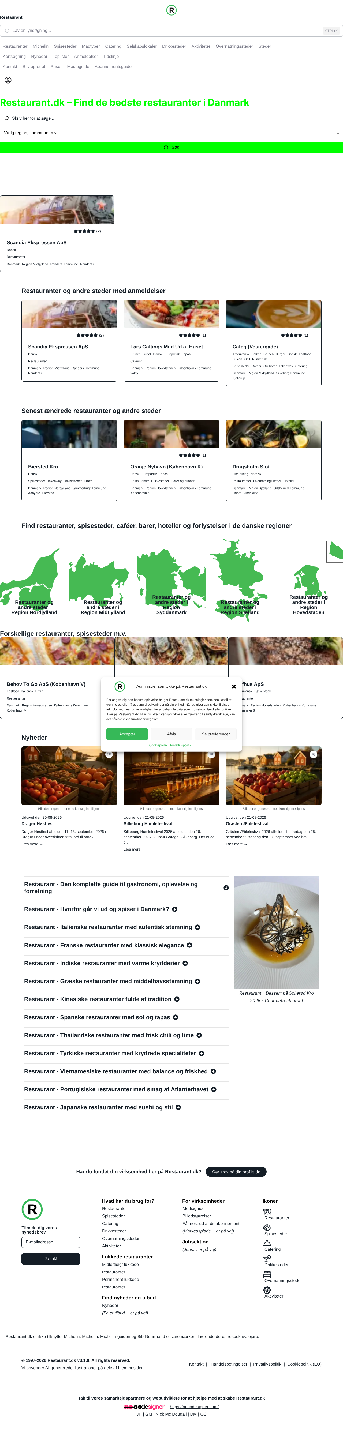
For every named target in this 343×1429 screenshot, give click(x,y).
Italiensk (27, 691)
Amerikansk (241, 354)
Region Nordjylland (56, 488)
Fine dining (240, 474)
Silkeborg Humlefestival (148, 824)
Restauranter (16, 257)
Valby (134, 373)
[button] (234, 686)
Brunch (135, 354)
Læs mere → (32, 844)
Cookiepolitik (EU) (304, 1364)
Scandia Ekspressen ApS (37, 242)
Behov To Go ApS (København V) (46, 684)
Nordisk (255, 474)
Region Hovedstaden (161, 368)
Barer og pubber (183, 481)
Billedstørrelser (196, 1216)
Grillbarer (270, 366)
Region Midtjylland (35, 264)
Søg (175, 147)
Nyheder (110, 1305)
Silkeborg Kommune (290, 373)
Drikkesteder (73, 481)
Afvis (171, 734)
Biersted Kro (43, 466)
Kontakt (196, 1364)
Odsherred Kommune (288, 488)
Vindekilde (250, 493)
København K (140, 493)
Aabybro (34, 493)
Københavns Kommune (194, 368)
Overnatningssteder (267, 481)
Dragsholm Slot (251, 466)
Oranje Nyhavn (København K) (166, 466)
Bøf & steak (262, 691)
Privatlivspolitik (180, 745)
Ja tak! (50, 1259)
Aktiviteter (111, 1246)
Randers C (87, 264)
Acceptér (127, 734)
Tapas (186, 354)
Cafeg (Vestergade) (255, 346)
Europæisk (172, 354)
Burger (280, 354)
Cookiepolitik (158, 745)
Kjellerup (239, 378)
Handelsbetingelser (229, 1364)
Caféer (256, 366)
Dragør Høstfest (37, 824)
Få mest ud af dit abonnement (211, 1223)
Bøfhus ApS (249, 684)
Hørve (237, 493)
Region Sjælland (259, 488)
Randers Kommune (64, 264)
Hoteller (289, 481)
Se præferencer (216, 734)
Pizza (39, 691)
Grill (247, 359)
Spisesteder (241, 366)
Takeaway (286, 366)
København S (245, 710)
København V (16, 710)
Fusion (237, 359)
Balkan (256, 354)
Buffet (147, 354)
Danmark (13, 264)
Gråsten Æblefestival (247, 824)
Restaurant (11, 17)
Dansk (11, 250)
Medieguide (193, 1208)
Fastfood (305, 354)
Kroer (88, 481)
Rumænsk (259, 359)
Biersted (48, 493)
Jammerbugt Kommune (89, 488)
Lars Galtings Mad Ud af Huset (166, 346)
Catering (136, 361)
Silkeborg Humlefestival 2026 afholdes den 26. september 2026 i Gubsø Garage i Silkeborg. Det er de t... (169, 836)
